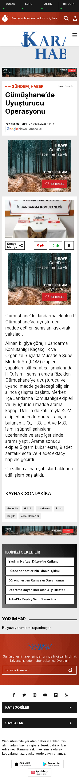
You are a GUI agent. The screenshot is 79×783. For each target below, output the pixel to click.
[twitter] (24, 695)
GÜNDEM (20, 86)
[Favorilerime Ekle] (69, 245)
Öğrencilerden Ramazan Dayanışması (37, 580)
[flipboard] (56, 695)
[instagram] (35, 695)
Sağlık (11, 516)
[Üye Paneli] (72, 18)
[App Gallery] (39, 772)
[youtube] (45, 695)
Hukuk (28, 508)
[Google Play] (52, 764)
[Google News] (24, 129)
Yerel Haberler (30, 516)
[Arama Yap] (64, 18)
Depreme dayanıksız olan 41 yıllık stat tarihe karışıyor (36, 590)
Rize (59, 508)
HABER (37, 86)
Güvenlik (12, 508)
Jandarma (44, 508)
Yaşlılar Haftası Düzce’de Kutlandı (33, 561)
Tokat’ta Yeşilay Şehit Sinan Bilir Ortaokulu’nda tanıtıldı (32, 599)
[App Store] (23, 764)
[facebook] (13, 695)
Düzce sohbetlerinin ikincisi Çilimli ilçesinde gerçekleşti (34, 571)
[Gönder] (72, 670)
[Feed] (66, 695)
